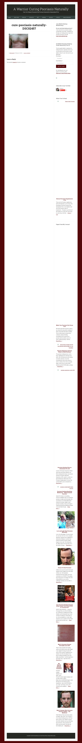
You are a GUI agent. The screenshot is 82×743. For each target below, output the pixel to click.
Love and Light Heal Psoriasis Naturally (65, 531)
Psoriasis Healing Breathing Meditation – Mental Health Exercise (64, 493)
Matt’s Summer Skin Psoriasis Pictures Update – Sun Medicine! (65, 711)
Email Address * (59, 60)
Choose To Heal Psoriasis (64, 567)
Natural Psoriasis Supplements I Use (64, 199)
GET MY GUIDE (61, 66)
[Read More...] (59, 341)
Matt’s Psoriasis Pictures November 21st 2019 (64, 645)
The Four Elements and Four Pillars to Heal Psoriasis (64, 351)
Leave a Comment (27, 53)
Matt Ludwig (53, 735)
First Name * (58, 56)
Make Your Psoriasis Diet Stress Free (64, 326)
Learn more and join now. (61, 36)
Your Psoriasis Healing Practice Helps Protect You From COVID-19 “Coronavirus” (64, 606)
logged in (15, 62)
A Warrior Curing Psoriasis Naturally (41, 9)
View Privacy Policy (43, 735)
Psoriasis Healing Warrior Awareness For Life (65, 468)
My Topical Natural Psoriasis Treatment (59, 666)
